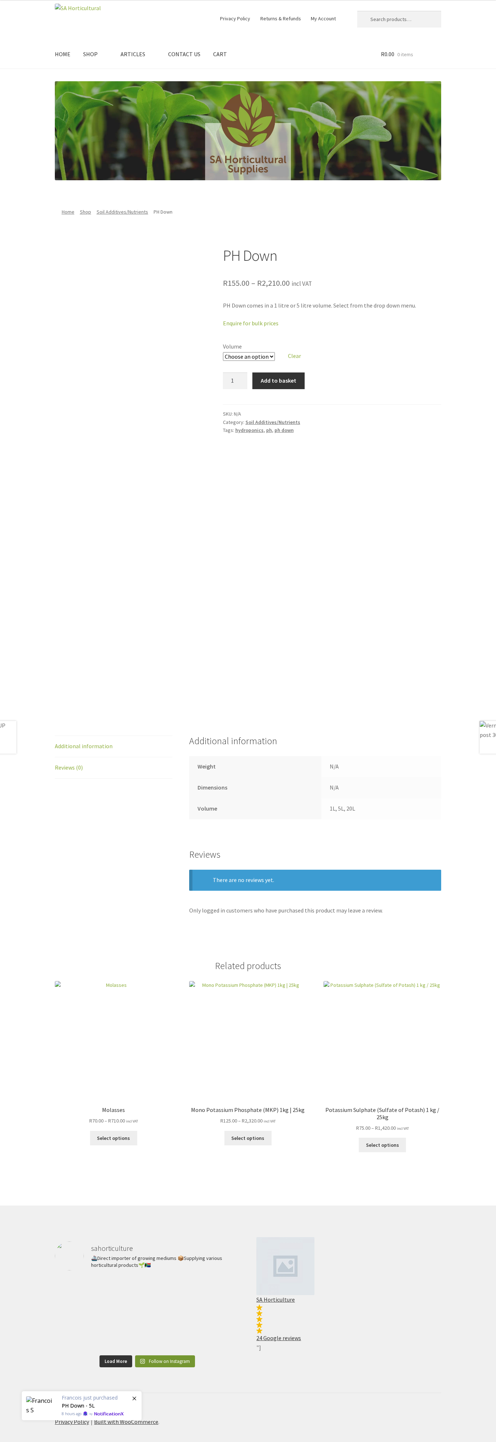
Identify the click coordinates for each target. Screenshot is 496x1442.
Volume (232, 346)
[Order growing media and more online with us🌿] (210, 1295)
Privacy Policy (235, 18)
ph (269, 430)
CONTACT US (184, 54)
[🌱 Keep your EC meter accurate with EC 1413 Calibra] (210, 1332)
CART (220, 54)
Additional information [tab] (84, 746)
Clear (294, 355)
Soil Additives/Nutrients (122, 212)
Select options (113, 1138)
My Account (323, 18)
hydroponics (249, 430)
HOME (62, 54)
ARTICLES (133, 54)
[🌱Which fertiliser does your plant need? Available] (147, 1295)
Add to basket (278, 380)
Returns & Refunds (280, 18)
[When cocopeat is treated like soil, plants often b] (147, 1332)
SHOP (90, 54)
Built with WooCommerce (126, 1421)
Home (68, 212)
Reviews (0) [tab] (69, 767)
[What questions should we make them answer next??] (84, 1295)
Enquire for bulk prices (251, 323)
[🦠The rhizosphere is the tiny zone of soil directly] (84, 1332)
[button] (348, 1290)
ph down (284, 430)
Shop (85, 212)
